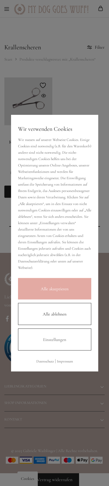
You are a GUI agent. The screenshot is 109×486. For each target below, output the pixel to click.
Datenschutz (45, 361)
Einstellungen (54, 339)
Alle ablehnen (55, 313)
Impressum (65, 361)
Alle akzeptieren (55, 288)
